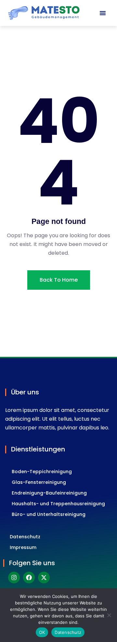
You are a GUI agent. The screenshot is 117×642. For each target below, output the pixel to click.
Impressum (23, 547)
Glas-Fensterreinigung (39, 482)
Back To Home (59, 280)
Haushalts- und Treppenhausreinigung (58, 503)
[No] (109, 615)
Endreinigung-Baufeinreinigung (49, 493)
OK (42, 632)
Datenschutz (25, 536)
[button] (103, 13)
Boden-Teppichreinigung (42, 471)
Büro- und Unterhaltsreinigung (48, 514)
